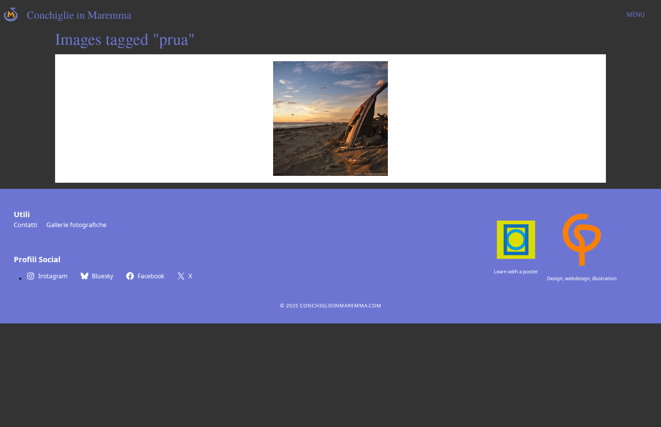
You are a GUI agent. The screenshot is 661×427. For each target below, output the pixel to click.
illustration (604, 278)
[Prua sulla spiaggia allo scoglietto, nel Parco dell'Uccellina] (330, 118)
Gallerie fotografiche (76, 225)
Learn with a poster (516, 271)
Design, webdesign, (569, 278)
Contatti (25, 225)
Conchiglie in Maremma (79, 14)
